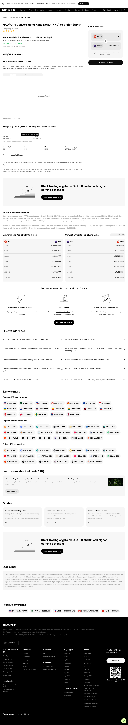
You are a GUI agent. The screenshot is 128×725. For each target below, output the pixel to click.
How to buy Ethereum (91, 703)
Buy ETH (66, 660)
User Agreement (8, 656)
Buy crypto (26, 660)
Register (116, 660)
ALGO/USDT (88, 676)
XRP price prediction (90, 693)
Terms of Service (26, 586)
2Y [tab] (39, 75)
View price (51, 523)
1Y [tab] (32, 75)
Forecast (91, 523)
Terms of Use (68, 584)
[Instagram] (25, 714)
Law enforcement (8, 665)
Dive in (7, 523)
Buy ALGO (67, 676)
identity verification (63, 312)
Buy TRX (66, 672)
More (94, 10)
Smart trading (39, 10)
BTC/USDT (87, 656)
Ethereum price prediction (89, 689)
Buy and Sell (79, 10)
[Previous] (5, 611)
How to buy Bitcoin (90, 700)
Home (5, 18)
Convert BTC (68, 695)
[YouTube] (28, 714)
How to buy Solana (90, 706)
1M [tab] (26, 75)
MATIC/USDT (88, 663)
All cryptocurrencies (29, 669)
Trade (31, 10)
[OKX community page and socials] (32, 714)
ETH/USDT (87, 660)
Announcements (48, 673)
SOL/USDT (87, 666)
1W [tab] (19, 75)
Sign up (116, 10)
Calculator (14, 18)
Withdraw (68, 10)
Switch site (84, 4)
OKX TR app (7, 675)
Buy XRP (66, 669)
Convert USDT (68, 692)
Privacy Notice (7, 659)
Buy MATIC (67, 663)
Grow (50, 10)
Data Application (8, 672)
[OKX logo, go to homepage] (8, 10)
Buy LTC (66, 682)
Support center (48, 666)
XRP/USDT (87, 672)
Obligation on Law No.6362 (9, 690)
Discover (23, 10)
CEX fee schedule (49, 656)
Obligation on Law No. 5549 (10, 685)
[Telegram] (21, 714)
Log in (109, 10)
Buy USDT (67, 653)
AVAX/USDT (88, 679)
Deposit (58, 10)
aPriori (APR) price (16, 155)
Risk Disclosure (8, 662)
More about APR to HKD (117, 235)
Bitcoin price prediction (91, 685)
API (44, 653)
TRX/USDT (87, 669)
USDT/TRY (87, 653)
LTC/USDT (87, 682)
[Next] (123, 611)
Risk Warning (81, 584)
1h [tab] (6, 75)
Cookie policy (7, 668)
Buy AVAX (67, 679)
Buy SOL (66, 666)
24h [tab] (13, 75)
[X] (18, 714)
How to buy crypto (90, 696)
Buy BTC (66, 656)
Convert (87, 10)
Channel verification (49, 669)
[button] (104, 10)
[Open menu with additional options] (125, 10)
